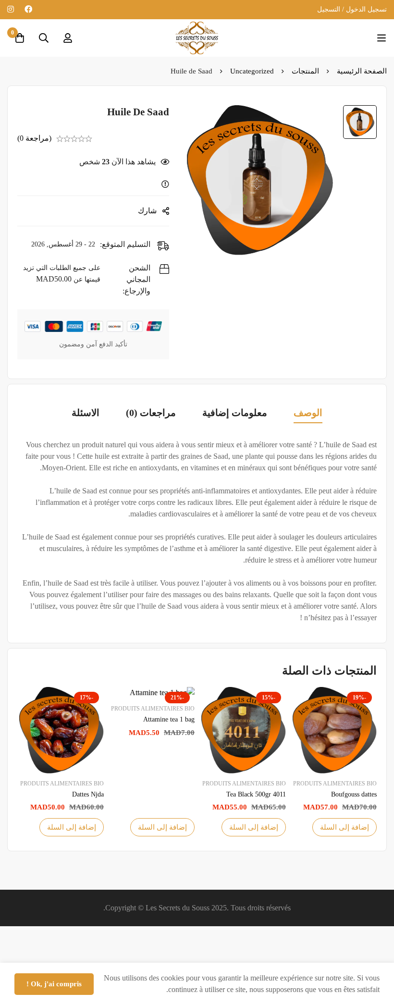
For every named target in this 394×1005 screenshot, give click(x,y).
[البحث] (44, 38)
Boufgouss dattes (354, 794)
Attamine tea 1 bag (169, 719)
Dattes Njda (88, 794)
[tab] (308, 413)
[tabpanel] (197, 531)
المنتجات (305, 71)
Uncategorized (252, 71)
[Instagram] (10, 9)
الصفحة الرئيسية (362, 71)
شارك (147, 211)
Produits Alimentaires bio (335, 783)
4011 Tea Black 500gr (256, 794)
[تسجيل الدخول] (68, 38)
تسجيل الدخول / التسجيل (352, 9)
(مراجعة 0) (34, 138)
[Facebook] (28, 9)
